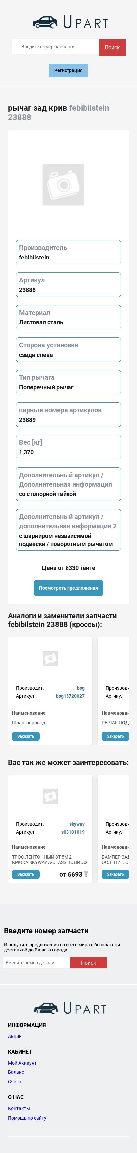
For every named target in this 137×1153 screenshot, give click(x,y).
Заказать (25, 736)
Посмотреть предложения (68, 588)
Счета (14, 1081)
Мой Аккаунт (22, 1063)
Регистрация (68, 70)
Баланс (16, 1072)
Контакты (19, 1108)
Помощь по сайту (27, 1118)
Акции (15, 1036)
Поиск (112, 47)
